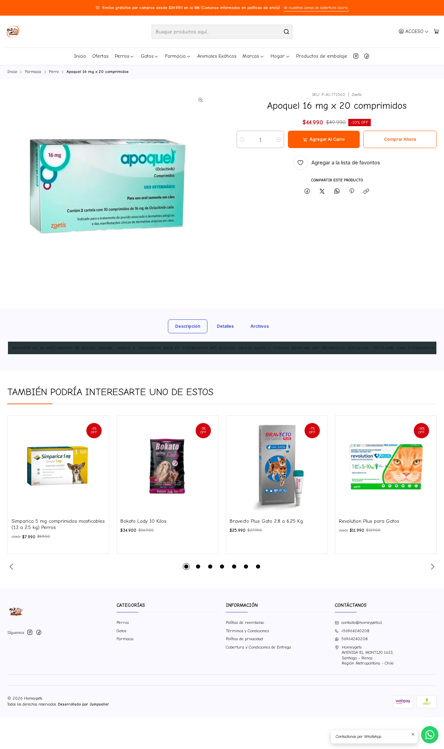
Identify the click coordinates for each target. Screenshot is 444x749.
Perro (54, 72)
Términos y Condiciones (247, 630)
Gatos (147, 56)
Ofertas (100, 56)
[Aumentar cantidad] (279, 139)
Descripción (187, 326)
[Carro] (436, 31)
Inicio (80, 56)
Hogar (277, 56)
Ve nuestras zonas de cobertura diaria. (316, 8)
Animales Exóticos (216, 56)
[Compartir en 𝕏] (322, 191)
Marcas (250, 56)
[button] (186, 566)
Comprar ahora (400, 139)
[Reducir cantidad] (242, 139)
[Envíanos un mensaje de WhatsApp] (429, 734)
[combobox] (222, 32)
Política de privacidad (244, 638)
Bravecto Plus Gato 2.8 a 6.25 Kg (266, 521)
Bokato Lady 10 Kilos (143, 521)
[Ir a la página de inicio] (12, 31)
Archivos (259, 326)
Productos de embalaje (321, 56)
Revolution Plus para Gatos (369, 521)
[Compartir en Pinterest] (352, 191)
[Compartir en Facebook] (307, 191)
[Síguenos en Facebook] (367, 56)
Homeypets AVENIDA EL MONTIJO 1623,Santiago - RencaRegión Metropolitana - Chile (368, 655)
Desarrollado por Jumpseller (83, 704)
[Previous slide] (12, 566)
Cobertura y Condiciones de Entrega (258, 647)
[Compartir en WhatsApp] (337, 191)
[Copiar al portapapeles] (366, 191)
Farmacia (175, 56)
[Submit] (286, 32)
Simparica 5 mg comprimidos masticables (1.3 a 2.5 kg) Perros (58, 524)
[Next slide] (431, 566)
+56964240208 (355, 630)
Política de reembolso (245, 622)
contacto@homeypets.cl (361, 622)
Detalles (225, 326)
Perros (122, 56)
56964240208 (354, 638)
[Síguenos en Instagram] (356, 56)
